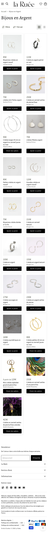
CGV (21, 523)
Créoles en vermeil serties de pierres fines (35, 101)
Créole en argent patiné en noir (34, 61)
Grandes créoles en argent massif (33, 183)
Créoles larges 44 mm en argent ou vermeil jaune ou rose (11, 142)
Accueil (3, 12)
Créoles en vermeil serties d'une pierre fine (35, 383)
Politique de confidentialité (9, 523)
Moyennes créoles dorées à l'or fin (12, 223)
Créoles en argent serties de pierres (35, 301)
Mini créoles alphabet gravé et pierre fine (11, 383)
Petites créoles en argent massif (12, 183)
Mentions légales (6, 520)
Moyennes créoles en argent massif (10, 61)
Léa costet (6, 345)
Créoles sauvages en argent (10, 301)
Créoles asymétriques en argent (12, 341)
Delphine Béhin (7, 147)
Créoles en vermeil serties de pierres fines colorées (12, 423)
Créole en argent (9, 262)
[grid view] (39, 27)
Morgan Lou (30, 65)
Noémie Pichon (7, 102)
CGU (23, 525)
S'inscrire (36, 458)
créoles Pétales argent (34, 140)
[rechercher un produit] (7, 4)
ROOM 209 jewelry (8, 387)
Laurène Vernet (7, 65)
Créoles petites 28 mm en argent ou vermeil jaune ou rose (35, 342)
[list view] (44, 27)
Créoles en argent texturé (35, 262)
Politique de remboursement (10, 525)
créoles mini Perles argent (12, 100)
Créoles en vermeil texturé (33, 223)
